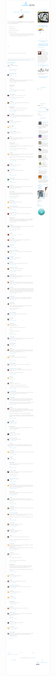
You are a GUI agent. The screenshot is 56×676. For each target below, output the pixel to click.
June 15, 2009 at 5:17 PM (12, 598)
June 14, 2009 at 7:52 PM (12, 435)
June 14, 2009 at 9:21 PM (12, 459)
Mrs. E (10, 457)
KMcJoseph (11, 397)
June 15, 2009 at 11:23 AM (12, 571)
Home (21, 652)
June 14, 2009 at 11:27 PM (12, 494)
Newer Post (9, 652)
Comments (40, 115)
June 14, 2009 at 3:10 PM (12, 299)
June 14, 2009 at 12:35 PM (12, 98)
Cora (10, 163)
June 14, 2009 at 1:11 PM (12, 188)
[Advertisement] (21, 645)
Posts (39, 113)
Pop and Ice (11, 238)
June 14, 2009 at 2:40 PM (12, 278)
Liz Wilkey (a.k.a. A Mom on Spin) (14, 368)
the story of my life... (12, 438)
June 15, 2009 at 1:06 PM (12, 582)
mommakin (11, 450)
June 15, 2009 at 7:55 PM (12, 604)
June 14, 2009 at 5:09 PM (12, 340)
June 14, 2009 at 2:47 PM (12, 284)
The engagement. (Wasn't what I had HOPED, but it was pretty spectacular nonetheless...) (45, 177)
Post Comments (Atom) (14, 654)
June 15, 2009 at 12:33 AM (12, 510)
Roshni (10, 590)
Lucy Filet (10, 506)
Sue (10, 497)
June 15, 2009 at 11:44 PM (12, 609)
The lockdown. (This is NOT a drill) (42, 169)
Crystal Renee (11, 94)
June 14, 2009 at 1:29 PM (12, 222)
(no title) (39, 120)
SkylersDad (11, 337)
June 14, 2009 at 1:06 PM (12, 175)
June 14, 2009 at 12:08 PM (12, 82)
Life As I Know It (11, 470)
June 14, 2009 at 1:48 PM (12, 242)
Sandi (10, 152)
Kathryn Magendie (12, 73)
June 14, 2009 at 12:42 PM (12, 122)
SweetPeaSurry (11, 363)
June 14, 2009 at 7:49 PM (12, 429)
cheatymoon (11, 169)
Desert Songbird (11, 312)
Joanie (10, 120)
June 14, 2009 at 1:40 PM (12, 230)
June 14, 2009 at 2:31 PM (12, 271)
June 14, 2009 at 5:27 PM (12, 345)
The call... (39, 130)
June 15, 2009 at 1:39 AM (12, 520)
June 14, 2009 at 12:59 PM (12, 160)
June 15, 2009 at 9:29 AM (12, 549)
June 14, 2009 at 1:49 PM (12, 247)
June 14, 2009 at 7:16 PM (12, 388)
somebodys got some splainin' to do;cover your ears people (20, 60)
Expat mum (11, 114)
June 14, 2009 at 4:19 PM (12, 309)
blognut (10, 256)
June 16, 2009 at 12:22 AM (12, 618)
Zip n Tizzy (11, 529)
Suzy (10, 233)
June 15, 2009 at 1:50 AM (12, 526)
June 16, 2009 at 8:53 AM (12, 623)
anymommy (11, 421)
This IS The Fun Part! (12, 513)
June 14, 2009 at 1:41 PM (12, 235)
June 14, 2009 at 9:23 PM (12, 467)
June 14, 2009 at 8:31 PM (12, 440)
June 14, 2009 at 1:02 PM (12, 166)
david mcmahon (11, 343)
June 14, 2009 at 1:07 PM (12, 182)
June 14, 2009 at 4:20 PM (12, 315)
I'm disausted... (44, 161)
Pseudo (10, 101)
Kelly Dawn (11, 296)
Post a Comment (11, 638)
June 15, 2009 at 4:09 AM (12, 540)
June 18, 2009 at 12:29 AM (13, 636)
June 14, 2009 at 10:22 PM (12, 488)
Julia (10, 407)
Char (10, 443)
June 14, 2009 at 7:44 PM (12, 423)
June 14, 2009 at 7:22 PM (12, 394)
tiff (9, 535)
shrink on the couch (12, 267)
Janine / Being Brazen (12, 206)
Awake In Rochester (12, 212)
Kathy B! (10, 621)
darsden (10, 552)
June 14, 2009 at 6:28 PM (12, 373)
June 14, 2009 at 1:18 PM (12, 203)
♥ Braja (10, 64)
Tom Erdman (11, 432)
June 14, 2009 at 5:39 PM (12, 353)
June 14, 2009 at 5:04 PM (12, 334)
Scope (10, 382)
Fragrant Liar (11, 178)
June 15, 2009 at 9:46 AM (12, 561)
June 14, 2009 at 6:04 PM (12, 360)
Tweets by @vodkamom (41, 47)
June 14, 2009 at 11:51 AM (12, 70)
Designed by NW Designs (32, 657)
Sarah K (10, 318)
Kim (10, 348)
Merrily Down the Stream (13, 478)
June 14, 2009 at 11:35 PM (12, 503)
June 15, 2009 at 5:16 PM (12, 593)
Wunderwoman (11, 484)
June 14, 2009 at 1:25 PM (12, 209)
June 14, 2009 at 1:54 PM (12, 253)
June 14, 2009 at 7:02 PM (12, 379)
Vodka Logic (11, 612)
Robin (10, 287)
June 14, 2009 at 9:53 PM (12, 475)
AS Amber (10, 302)
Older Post (33, 652)
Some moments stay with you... (45, 142)
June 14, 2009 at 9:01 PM (12, 447)
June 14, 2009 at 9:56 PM (12, 481)
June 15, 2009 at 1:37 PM (12, 587)
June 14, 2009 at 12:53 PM (12, 133)
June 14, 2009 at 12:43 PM (12, 128)
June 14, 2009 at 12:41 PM (12, 111)
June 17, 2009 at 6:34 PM (12, 629)
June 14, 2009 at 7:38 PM (12, 418)
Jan (9, 136)
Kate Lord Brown (11, 131)
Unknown (10, 200)
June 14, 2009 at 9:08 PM (12, 454)
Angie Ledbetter (11, 274)
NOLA (10, 225)
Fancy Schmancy (11, 391)
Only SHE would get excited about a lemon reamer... (45, 123)
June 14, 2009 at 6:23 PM (12, 365)
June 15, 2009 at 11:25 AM (12, 577)
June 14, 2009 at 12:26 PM (12, 91)
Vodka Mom (44, 51)
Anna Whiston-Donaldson (13, 585)
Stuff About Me (44, 155)
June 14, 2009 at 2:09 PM (12, 259)
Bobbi (10, 262)
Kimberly (10, 125)
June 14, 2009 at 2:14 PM (12, 264)
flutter (10, 376)
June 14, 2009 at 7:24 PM (12, 404)
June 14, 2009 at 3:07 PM (12, 293)
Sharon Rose (11, 632)
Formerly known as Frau (12, 250)
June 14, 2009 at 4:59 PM (12, 320)
